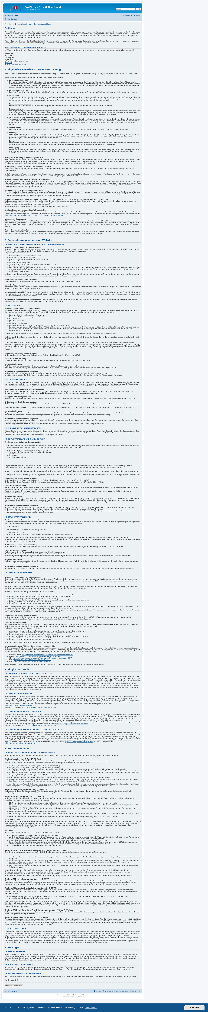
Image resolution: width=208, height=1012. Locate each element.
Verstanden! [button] (194, 1008)
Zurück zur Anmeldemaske (13, 985)
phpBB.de (81, 996)
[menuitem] (17, 15)
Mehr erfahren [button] (91, 1008)
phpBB (66, 994)
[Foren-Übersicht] (14, 8)
